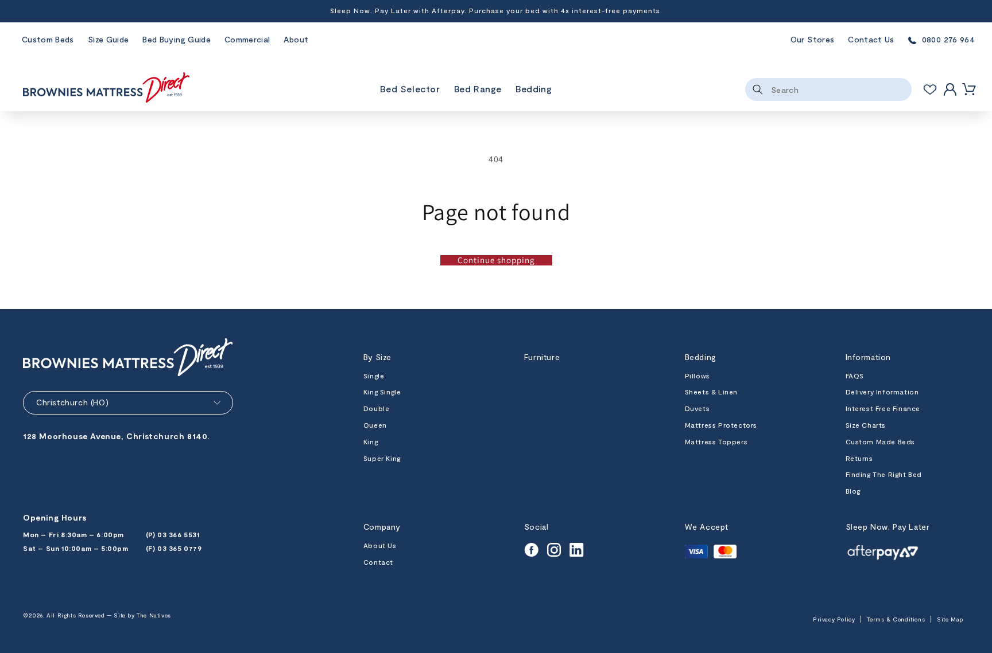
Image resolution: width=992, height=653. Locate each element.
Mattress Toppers (716, 441)
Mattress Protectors (721, 425)
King (370, 441)
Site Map (950, 619)
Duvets (697, 408)
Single (374, 376)
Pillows (697, 376)
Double (376, 408)
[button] (478, 89)
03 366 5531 (178, 534)
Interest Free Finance (883, 408)
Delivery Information (882, 392)
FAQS (855, 376)
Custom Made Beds (881, 441)
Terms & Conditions (896, 619)
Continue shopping (496, 260)
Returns (859, 458)
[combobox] (828, 89)
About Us (380, 545)
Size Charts (866, 425)
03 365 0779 (179, 548)
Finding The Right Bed (884, 474)
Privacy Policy (834, 619)
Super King (382, 458)
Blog (853, 491)
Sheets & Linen (711, 392)
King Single (382, 392)
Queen (375, 425)
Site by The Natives (142, 615)
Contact (378, 562)
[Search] (757, 89)
